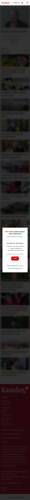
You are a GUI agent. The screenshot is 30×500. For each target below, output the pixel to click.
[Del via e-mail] (17, 42)
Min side (4, 487)
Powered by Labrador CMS (15, 497)
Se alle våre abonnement (15, 268)
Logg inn (22, 3)
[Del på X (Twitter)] (15, 42)
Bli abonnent (16, 2)
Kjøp (15, 258)
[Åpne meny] (27, 2)
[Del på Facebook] (12, 42)
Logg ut (4, 490)
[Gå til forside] (6, 3)
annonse (4, 48)
